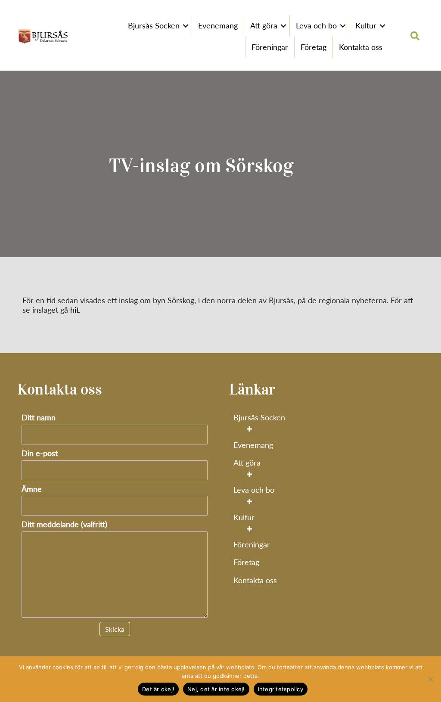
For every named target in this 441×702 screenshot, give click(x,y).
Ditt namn (39, 417)
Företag (313, 47)
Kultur (365, 25)
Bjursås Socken (154, 25)
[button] (186, 26)
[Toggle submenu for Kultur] (249, 529)
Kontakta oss (360, 47)
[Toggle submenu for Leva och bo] (249, 501)
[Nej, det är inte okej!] (430, 679)
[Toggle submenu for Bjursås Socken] (249, 429)
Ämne (32, 489)
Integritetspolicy (280, 689)
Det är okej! (158, 689)
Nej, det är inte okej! (216, 689)
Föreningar (270, 47)
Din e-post (40, 453)
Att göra (263, 25)
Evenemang (218, 25)
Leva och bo (316, 25)
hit (74, 309)
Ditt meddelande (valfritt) (64, 524)
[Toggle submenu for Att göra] (249, 474)
